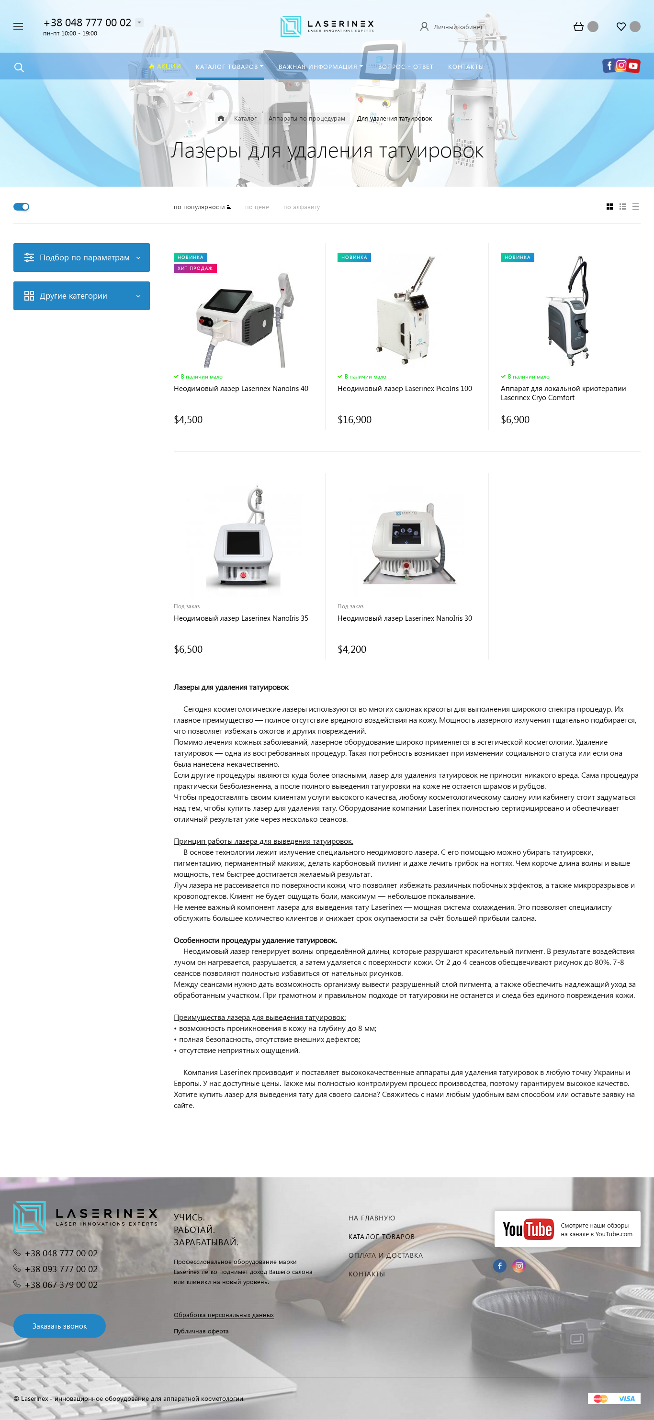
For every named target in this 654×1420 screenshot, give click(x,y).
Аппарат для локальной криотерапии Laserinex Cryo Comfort (563, 393)
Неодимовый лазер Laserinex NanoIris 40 (241, 388)
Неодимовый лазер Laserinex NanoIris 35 (241, 618)
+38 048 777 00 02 (87, 21)
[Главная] (221, 118)
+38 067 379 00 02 (61, 1284)
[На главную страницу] (327, 25)
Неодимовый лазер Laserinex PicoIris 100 (405, 388)
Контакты (367, 1273)
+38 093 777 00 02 (61, 1269)
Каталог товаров (382, 1236)
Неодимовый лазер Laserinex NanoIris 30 (405, 618)
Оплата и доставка (386, 1255)
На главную (372, 1217)
